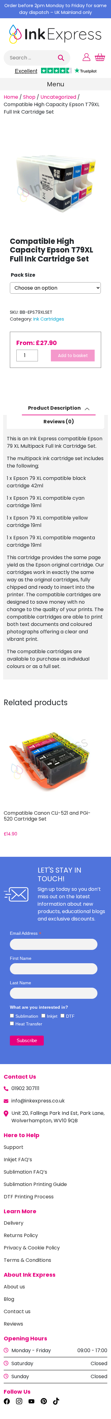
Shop (29, 97)
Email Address (25, 933)
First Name (20, 958)
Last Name (20, 982)
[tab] (58, 408)
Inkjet (52, 1016)
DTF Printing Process (29, 1196)
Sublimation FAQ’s (25, 1171)
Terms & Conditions (27, 1260)
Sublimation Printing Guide (35, 1184)
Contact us (17, 1311)
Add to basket (73, 355)
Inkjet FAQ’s (18, 1159)
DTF (70, 1016)
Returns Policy (21, 1235)
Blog (9, 1299)
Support (13, 1147)
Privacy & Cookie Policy (32, 1247)
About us (14, 1286)
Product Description (55, 408)
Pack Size (23, 274)
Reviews (13, 1323)
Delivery (13, 1223)
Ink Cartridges (48, 319)
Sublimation (26, 1016)
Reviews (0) (58, 421)
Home (11, 97)
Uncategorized (58, 97)
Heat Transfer (28, 1023)
